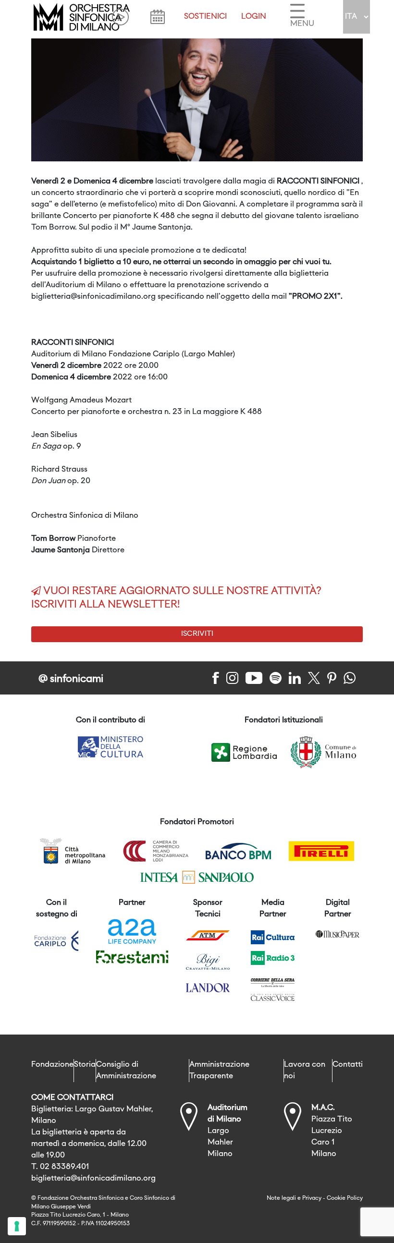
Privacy (311, 1198)
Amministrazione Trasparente (219, 1070)
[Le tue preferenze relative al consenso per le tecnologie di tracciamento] (17, 1226)
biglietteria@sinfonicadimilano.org (93, 1178)
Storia (85, 1065)
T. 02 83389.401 (60, 1167)
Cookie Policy (345, 1198)
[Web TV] (120, 17)
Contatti (347, 1065)
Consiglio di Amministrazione (126, 1070)
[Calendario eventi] (157, 17)
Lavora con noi (304, 1070)
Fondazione (52, 1065)
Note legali (281, 1198)
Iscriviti (197, 634)
